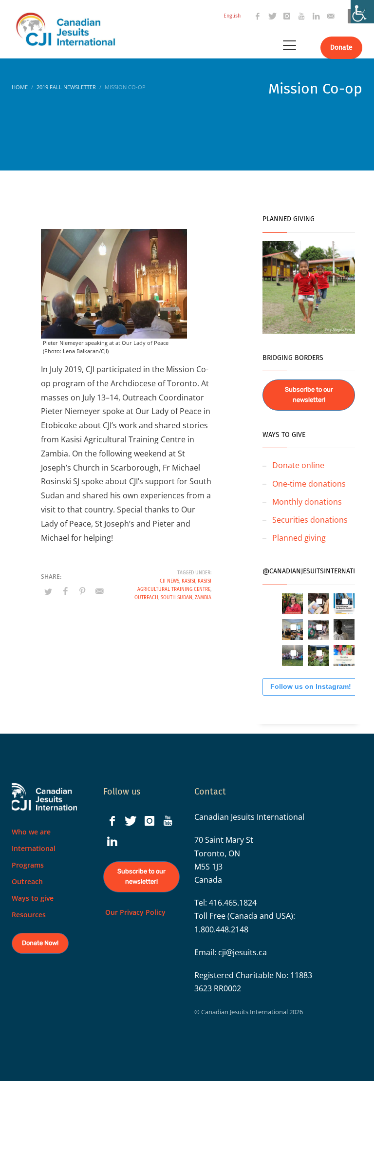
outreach (146, 598)
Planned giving (299, 537)
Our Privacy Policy (134, 912)
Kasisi (188, 581)
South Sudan (176, 598)
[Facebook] (257, 16)
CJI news (169, 581)
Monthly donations (307, 501)
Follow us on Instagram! (310, 686)
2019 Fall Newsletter (66, 87)
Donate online (298, 465)
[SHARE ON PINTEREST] (82, 591)
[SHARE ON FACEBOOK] (65, 591)
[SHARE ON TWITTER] (48, 591)
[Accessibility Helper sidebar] (362, 11)
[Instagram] (287, 16)
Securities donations (310, 519)
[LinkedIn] (316, 16)
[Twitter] (272, 16)
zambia (203, 598)
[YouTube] (301, 16)
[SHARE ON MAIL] (99, 591)
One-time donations (309, 483)
